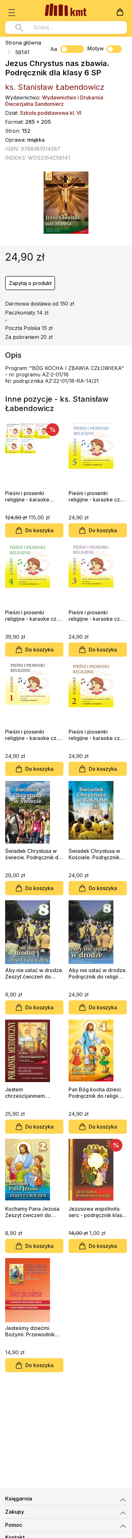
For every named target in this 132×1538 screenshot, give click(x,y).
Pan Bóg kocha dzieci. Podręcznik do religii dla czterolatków (98, 1092)
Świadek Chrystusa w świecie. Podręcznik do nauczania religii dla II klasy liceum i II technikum (33, 854)
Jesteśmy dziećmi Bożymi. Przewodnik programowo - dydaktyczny (30, 1331)
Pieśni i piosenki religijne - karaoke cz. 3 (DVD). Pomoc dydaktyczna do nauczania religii (97, 615)
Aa (53, 49)
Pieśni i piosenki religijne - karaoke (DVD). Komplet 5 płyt (31, 496)
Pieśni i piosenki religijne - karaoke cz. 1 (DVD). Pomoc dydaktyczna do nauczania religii (33, 734)
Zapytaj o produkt (30, 283)
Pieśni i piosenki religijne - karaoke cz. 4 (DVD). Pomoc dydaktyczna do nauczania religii (33, 615)
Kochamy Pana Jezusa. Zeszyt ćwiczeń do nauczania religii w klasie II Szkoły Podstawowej (33, 1212)
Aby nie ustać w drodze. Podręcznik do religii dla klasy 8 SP (98, 973)
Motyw (95, 48)
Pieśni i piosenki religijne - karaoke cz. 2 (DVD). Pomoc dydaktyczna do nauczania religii (97, 734)
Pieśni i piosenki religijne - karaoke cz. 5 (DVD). (97, 496)
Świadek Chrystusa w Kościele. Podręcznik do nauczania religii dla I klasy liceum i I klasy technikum (98, 854)
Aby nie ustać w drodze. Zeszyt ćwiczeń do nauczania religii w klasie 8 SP (34, 973)
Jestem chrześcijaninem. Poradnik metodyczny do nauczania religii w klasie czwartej (31, 1092)
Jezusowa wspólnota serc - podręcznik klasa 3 (97, 1212)
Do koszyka (39, 530)
